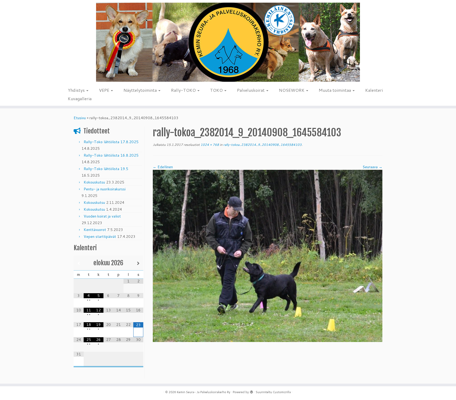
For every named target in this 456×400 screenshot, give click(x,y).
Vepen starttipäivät (100, 236)
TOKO (217, 90)
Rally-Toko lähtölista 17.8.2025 (111, 141)
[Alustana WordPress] (251, 391)
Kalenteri (374, 90)
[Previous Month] (79, 263)
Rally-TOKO (184, 90)
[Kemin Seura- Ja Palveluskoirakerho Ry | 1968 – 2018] (228, 42)
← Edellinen (163, 167)
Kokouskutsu (94, 182)
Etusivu (80, 118)
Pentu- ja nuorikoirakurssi (105, 189)
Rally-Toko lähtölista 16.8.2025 (111, 155)
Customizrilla (282, 392)
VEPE (104, 90)
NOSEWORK (292, 90)
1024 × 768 (209, 144)
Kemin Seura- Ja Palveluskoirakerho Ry (203, 392)
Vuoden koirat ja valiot (102, 216)
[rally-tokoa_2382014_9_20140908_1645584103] (267, 255)
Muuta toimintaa (335, 90)
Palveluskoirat (251, 90)
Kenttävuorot (95, 229)
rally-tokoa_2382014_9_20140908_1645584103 (262, 144)
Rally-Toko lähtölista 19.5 (106, 168)
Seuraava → (372, 167)
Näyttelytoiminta (141, 90)
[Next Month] (138, 263)
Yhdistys (77, 90)
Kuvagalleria (80, 98)
